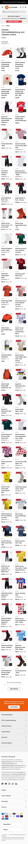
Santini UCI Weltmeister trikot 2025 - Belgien (20, 647)
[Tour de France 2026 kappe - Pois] (21, 451)
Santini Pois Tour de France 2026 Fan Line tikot (20, 302)
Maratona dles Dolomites (19, 774)
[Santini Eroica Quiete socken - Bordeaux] (7, 635)
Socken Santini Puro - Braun (20, 671)
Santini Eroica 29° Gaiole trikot (20, 274)
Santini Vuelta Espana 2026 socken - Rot (21, 225)
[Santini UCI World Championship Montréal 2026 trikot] (21, 107)
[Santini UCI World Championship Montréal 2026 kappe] (7, 52)
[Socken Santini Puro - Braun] (21, 661)
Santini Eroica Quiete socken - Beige (21, 487)
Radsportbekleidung (7, 761)
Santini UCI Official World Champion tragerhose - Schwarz (6, 621)
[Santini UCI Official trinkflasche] (7, 345)
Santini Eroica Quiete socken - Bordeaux (7, 646)
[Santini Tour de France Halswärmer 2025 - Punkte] (21, 608)
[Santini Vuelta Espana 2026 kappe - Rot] (7, 318)
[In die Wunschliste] (11, 49)
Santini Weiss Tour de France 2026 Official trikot (6, 672)
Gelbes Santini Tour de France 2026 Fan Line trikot (6, 515)
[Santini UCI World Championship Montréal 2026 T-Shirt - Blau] (21, 80)
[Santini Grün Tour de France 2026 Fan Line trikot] (21, 238)
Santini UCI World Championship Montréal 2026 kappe (6, 65)
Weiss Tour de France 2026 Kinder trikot (20, 515)
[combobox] (14, 11)
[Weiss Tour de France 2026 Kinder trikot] (21, 504)
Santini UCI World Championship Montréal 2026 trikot (20, 118)
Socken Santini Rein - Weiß (6, 144)
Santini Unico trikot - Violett (7, 462)
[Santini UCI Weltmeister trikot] (21, 374)
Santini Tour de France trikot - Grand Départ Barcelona (21, 568)
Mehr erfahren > (22, 2)
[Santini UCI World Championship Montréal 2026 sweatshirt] (7, 79)
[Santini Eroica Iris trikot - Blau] (21, 531)
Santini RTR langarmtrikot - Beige (5, 275)
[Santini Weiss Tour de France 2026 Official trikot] (7, 661)
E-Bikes (4, 767)
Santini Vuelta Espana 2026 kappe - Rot (7, 329)
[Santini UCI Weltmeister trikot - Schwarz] (7, 399)
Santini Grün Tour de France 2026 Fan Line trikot (20, 250)
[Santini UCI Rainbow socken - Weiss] (7, 238)
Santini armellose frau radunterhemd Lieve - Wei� (20, 436)
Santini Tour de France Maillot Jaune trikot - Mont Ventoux (21, 357)
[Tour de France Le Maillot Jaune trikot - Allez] (7, 531)
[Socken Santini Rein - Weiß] (7, 134)
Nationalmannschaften (8, 765)
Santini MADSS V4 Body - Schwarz (20, 199)
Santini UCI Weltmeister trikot (20, 385)
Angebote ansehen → (14, 21)
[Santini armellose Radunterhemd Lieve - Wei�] (21, 161)
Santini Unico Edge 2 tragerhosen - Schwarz (7, 595)
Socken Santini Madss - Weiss (19, 410)
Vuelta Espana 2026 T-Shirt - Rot (6, 301)
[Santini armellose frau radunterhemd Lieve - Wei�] (21, 424)
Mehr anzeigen (14, 689)
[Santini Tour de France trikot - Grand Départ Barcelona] (21, 556)
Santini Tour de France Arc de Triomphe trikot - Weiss (19, 330)
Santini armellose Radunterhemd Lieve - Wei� (21, 172)
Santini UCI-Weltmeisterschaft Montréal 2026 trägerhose (6, 119)
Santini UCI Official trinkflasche (6, 356)
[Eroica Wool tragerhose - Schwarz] (7, 161)
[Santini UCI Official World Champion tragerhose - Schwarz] (7, 608)
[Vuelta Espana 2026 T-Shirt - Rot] (7, 291)
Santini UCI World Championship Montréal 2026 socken (20, 65)
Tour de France (6, 774)
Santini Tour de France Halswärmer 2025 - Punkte (20, 620)
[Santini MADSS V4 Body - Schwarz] (21, 188)
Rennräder (17, 765)
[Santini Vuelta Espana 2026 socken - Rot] (21, 213)
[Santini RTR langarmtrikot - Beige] (7, 264)
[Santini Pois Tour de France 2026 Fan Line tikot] (21, 291)
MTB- (22, 765)
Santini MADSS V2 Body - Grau (6, 198)
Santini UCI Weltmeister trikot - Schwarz (6, 411)
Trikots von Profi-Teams (8, 763)
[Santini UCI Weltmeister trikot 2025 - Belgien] (21, 635)
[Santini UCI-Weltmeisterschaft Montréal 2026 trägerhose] (7, 107)
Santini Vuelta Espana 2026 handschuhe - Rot (6, 385)
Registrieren (14, 707)
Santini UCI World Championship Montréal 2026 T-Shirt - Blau (20, 92)
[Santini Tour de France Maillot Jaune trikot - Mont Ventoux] (21, 345)
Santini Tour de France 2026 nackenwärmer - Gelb (5, 489)
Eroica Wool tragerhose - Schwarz (4, 172)
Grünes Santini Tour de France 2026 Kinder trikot (6, 436)
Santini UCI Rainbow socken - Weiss (6, 249)
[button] (25, 7)
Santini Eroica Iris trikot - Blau (20, 542)
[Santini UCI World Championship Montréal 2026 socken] (21, 52)
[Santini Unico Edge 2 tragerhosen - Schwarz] (7, 583)
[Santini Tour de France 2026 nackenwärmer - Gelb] (7, 477)
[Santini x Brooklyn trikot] (21, 583)
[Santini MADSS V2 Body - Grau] (7, 188)
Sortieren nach (5, 41)
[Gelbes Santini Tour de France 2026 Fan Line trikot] (7, 504)
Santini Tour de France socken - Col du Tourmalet (6, 225)
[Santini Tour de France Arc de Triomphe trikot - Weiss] (21, 318)
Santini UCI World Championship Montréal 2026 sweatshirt (6, 92)
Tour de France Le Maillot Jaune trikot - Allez (7, 542)
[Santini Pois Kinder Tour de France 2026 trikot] (21, 134)
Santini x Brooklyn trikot (20, 594)
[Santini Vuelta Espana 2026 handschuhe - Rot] (7, 374)
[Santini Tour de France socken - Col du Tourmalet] (7, 213)
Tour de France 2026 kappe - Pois (21, 462)
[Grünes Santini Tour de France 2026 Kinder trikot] (7, 424)
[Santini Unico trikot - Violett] (7, 451)
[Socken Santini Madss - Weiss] (21, 399)
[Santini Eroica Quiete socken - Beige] (21, 477)
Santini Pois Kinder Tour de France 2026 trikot (21, 145)
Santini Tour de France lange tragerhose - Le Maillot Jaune (5, 568)
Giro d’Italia (20, 772)
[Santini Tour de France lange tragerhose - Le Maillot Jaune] (7, 556)
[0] (23, 7)
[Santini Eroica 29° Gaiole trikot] (21, 264)
